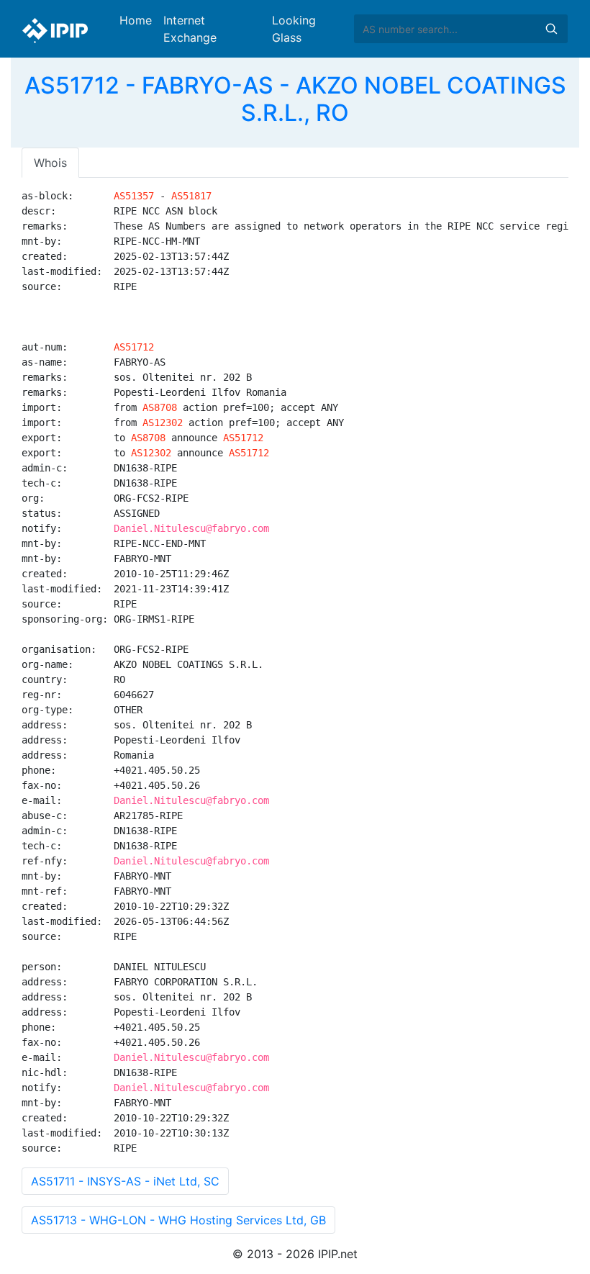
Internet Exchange (190, 29)
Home (135, 20)
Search (551, 29)
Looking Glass (294, 29)
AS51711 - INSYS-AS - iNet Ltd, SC (125, 1181)
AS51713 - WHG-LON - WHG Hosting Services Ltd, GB (178, 1220)
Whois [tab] (50, 162)
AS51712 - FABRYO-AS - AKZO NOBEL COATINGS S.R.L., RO (295, 99)
